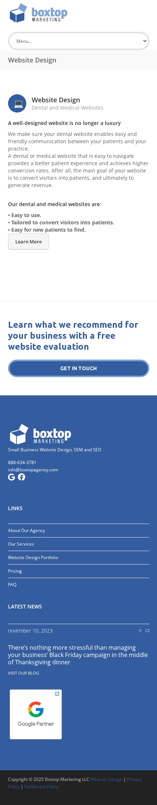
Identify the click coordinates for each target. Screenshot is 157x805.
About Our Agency (26, 530)
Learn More (28, 241)
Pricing (15, 571)
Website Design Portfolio (33, 557)
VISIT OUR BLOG (23, 673)
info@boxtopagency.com (33, 470)
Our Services (21, 544)
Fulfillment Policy (41, 786)
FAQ (12, 584)
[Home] (78, 13)
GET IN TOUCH (78, 368)
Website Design (106, 779)
